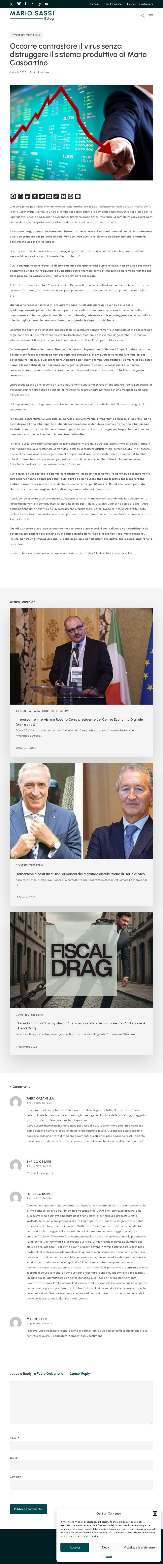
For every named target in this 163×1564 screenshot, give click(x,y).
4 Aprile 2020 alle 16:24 (39, 1198)
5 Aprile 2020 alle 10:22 (39, 1323)
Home (109, 1556)
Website (15, 1477)
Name (14, 1438)
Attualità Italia (28, 711)
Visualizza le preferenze (139, 1547)
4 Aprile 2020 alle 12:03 (39, 1102)
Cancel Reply (79, 1373)
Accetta (75, 1547)
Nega (105, 1547)
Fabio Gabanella (50, 1373)
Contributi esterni (26, 35)
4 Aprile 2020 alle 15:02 (39, 1166)
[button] (155, 1514)
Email (14, 1457)
